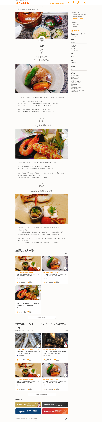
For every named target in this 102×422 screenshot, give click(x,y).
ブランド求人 (76, 24)
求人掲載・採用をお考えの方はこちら (57, 3)
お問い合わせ (35, 420)
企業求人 (75, 26)
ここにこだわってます (78, 18)
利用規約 (26, 420)
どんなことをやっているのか (79, 14)
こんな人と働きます (77, 16)
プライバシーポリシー (20, 420)
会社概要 (30, 420)
